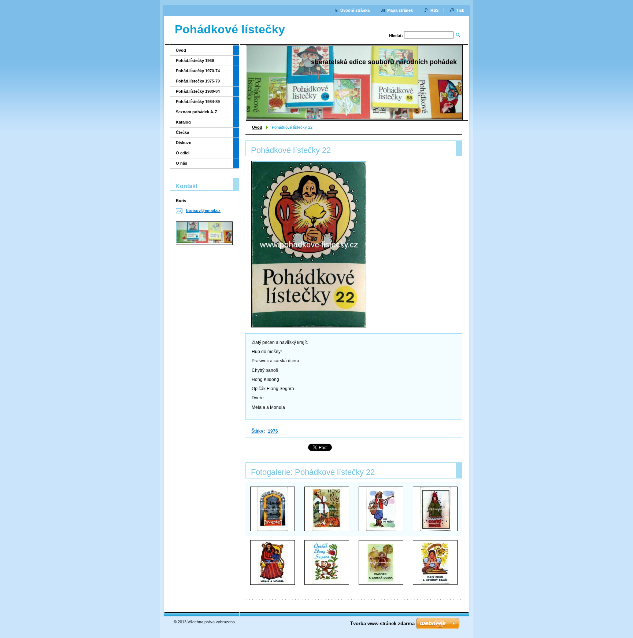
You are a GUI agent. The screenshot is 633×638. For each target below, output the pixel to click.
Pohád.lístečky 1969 (195, 60)
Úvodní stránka (355, 10)
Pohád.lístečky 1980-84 (198, 91)
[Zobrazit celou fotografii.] (273, 509)
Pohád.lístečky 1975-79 (198, 81)
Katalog (183, 122)
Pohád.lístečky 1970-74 (198, 71)
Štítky (257, 431)
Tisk (460, 10)
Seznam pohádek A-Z (196, 112)
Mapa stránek (400, 10)
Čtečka (182, 132)
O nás (181, 163)
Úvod (257, 127)
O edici (182, 153)
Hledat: (396, 35)
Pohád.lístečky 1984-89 (198, 101)
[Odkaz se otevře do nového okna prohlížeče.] (308, 244)
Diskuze (183, 142)
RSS (434, 10)
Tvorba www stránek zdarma (382, 623)
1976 (273, 431)
